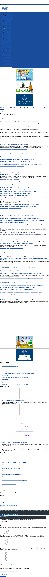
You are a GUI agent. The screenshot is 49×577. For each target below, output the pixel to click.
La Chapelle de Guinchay (6, 7)
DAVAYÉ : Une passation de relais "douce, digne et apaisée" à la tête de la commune (14, 195)
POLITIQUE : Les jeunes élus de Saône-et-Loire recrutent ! (10, 179)
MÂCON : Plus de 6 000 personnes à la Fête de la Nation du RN (10, 208)
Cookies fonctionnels (4, 519)
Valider (16, 571)
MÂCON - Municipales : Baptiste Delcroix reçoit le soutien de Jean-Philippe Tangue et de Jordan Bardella (17, 232)
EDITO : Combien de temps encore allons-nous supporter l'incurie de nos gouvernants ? (14, 144)
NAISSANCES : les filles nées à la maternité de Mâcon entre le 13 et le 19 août (15, 377)
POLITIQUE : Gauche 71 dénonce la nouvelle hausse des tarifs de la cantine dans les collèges (15, 161)
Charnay (3, 6)
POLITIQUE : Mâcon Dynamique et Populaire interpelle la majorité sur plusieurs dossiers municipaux (17, 159)
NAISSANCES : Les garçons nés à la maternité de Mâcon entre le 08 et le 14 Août (15, 384)
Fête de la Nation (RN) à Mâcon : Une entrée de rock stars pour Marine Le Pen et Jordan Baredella (16, 212)
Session (34, 519)
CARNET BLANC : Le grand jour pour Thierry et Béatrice (14, 462)
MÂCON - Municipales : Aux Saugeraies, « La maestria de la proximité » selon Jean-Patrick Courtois (16, 289)
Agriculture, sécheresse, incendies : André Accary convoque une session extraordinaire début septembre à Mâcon (18, 153)
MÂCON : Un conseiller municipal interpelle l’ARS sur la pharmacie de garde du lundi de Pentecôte (16, 187)
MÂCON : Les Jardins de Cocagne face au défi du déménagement (13, 400)
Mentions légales (4, 574)
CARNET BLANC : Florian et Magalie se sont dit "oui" (11, 468)
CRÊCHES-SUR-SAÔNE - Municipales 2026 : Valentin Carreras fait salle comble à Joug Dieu (15, 282)
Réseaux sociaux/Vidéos (23, 519)
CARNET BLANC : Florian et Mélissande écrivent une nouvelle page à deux (14, 480)
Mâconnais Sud (4, 9)
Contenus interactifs (16, 519)
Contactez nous (4, 573)
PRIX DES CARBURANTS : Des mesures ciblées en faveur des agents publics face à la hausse (15, 189)
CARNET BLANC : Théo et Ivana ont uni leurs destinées (11, 474)
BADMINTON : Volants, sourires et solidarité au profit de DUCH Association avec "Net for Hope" (18, 447)
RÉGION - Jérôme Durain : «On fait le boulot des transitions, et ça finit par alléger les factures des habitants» (18, 215)
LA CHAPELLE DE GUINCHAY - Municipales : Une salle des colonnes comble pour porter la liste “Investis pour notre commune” (21, 278)
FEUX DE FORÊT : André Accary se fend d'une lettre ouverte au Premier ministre (13, 149)
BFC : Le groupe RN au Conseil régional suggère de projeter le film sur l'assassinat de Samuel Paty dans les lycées (18, 191)
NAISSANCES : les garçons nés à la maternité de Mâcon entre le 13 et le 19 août (18, 373)
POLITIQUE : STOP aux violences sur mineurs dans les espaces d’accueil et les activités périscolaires (16, 181)
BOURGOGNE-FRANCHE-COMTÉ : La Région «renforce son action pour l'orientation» (15, 184)
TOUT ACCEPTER (9, 514)
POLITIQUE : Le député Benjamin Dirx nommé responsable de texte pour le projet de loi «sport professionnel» (18, 206)
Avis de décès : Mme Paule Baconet (9, 484)
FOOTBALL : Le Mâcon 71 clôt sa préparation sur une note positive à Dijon (14, 442)
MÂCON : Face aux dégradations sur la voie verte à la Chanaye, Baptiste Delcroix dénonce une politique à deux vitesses (19, 204)
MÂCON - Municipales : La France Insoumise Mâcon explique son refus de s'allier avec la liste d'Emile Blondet (18, 239)
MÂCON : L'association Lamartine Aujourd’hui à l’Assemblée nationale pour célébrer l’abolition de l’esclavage (18, 199)
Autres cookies (30, 519)
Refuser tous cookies (11, 571)
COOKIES (2, 515)
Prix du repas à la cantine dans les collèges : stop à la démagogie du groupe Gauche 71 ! (14, 156)
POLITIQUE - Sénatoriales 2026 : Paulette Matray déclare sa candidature (12, 166)
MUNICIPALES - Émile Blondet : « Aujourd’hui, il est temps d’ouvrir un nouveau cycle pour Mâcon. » (17, 243)
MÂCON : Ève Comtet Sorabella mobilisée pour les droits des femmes (11, 270)
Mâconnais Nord (4, 8)
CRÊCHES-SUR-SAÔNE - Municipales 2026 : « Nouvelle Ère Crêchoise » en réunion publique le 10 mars (17, 287)
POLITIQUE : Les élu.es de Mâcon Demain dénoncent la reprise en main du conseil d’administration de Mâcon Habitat (19, 218)
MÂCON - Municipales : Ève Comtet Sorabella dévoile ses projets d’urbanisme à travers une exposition (17, 299)
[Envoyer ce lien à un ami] (3, 111)
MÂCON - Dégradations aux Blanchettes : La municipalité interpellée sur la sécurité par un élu (15, 193)
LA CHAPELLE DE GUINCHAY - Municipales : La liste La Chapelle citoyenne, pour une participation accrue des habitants (20, 264)
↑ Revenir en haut (3, 576)
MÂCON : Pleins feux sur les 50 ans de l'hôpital (10, 366)
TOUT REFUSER (15, 514)
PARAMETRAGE (3, 514)
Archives (3, 572)
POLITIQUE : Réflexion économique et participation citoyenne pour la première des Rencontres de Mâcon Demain (19, 174)
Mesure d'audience (10, 519)
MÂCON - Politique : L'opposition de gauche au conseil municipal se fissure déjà (13, 222)
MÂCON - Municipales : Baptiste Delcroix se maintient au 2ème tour (11, 248)
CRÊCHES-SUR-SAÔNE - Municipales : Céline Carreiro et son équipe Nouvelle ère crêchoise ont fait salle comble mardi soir (20, 267)
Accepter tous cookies (4, 571)
